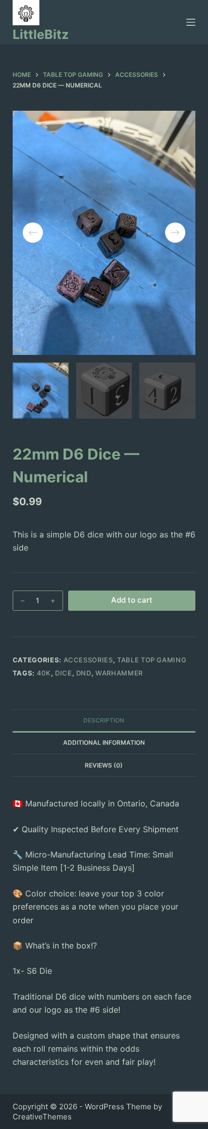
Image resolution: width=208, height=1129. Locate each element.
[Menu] (190, 22)
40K (44, 673)
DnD (83, 673)
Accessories (88, 660)
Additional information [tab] (104, 742)
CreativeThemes (42, 1116)
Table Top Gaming (151, 660)
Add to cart (131, 600)
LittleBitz (41, 34)
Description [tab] (103, 720)
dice (63, 673)
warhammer (119, 673)
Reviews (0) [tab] (104, 765)
